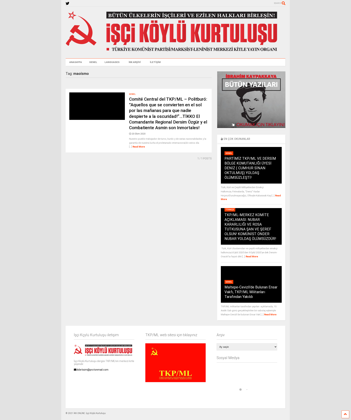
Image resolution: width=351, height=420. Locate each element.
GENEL (93, 62)
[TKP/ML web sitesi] (175, 381)
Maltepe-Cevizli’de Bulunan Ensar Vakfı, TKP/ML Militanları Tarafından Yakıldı (251, 292)
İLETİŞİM (155, 62)
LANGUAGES (112, 62)
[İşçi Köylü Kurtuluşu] (175, 52)
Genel (132, 94)
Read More (139, 146)
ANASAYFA (75, 62)
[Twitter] (67, 3)
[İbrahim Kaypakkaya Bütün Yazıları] (251, 127)
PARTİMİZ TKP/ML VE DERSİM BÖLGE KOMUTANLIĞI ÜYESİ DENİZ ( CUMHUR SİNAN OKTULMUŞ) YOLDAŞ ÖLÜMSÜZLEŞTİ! (250, 168)
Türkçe (230, 210)
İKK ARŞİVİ (135, 62)
